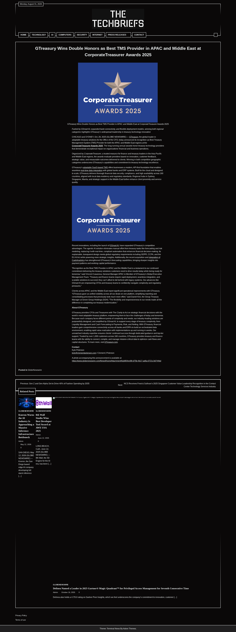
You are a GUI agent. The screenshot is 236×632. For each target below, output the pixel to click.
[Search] (216, 35)
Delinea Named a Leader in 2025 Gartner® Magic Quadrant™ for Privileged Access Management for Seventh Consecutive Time (121, 588)
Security (82, 35)
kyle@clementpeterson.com (84, 353)
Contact (139, 35)
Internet (97, 35)
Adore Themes (129, 629)
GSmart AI (114, 245)
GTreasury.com (111, 342)
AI (52, 35)
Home (23, 35)
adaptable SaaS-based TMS (95, 167)
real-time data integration (91, 170)
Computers (65, 35)
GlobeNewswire (35, 370)
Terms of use (20, 620)
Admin (20, 441)
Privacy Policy (21, 615)
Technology (39, 35)
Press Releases (117, 35)
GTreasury (133, 137)
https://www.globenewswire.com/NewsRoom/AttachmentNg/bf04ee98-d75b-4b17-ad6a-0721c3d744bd (116, 361)
